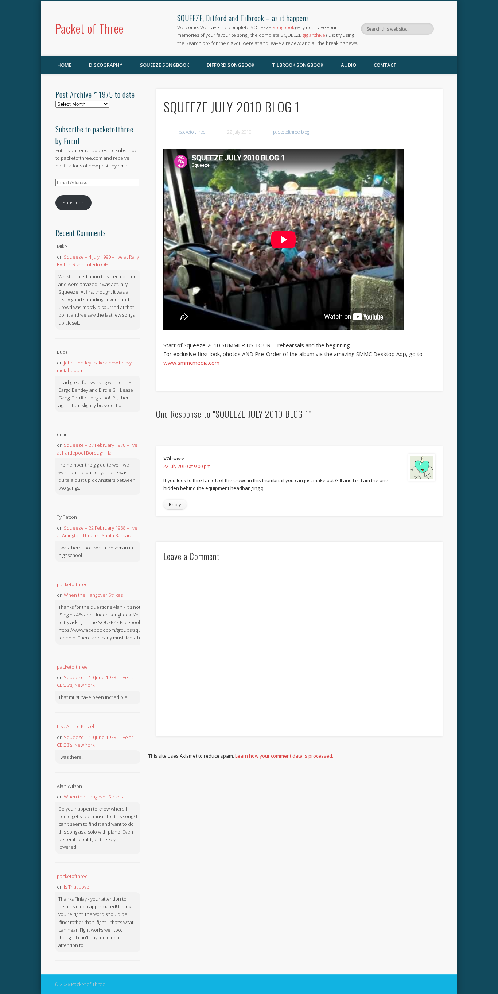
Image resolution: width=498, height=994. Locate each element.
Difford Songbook (230, 65)
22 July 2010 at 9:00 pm (187, 466)
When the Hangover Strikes (93, 595)
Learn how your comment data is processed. (284, 756)
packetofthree (192, 132)
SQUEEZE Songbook (164, 65)
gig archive (314, 35)
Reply (175, 504)
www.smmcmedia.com (191, 362)
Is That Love (76, 886)
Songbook (283, 27)
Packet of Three (89, 28)
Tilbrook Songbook (297, 65)
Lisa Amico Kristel (75, 726)
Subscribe (73, 202)
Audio (348, 65)
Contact (385, 65)
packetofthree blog (291, 132)
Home (64, 65)
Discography (105, 65)
